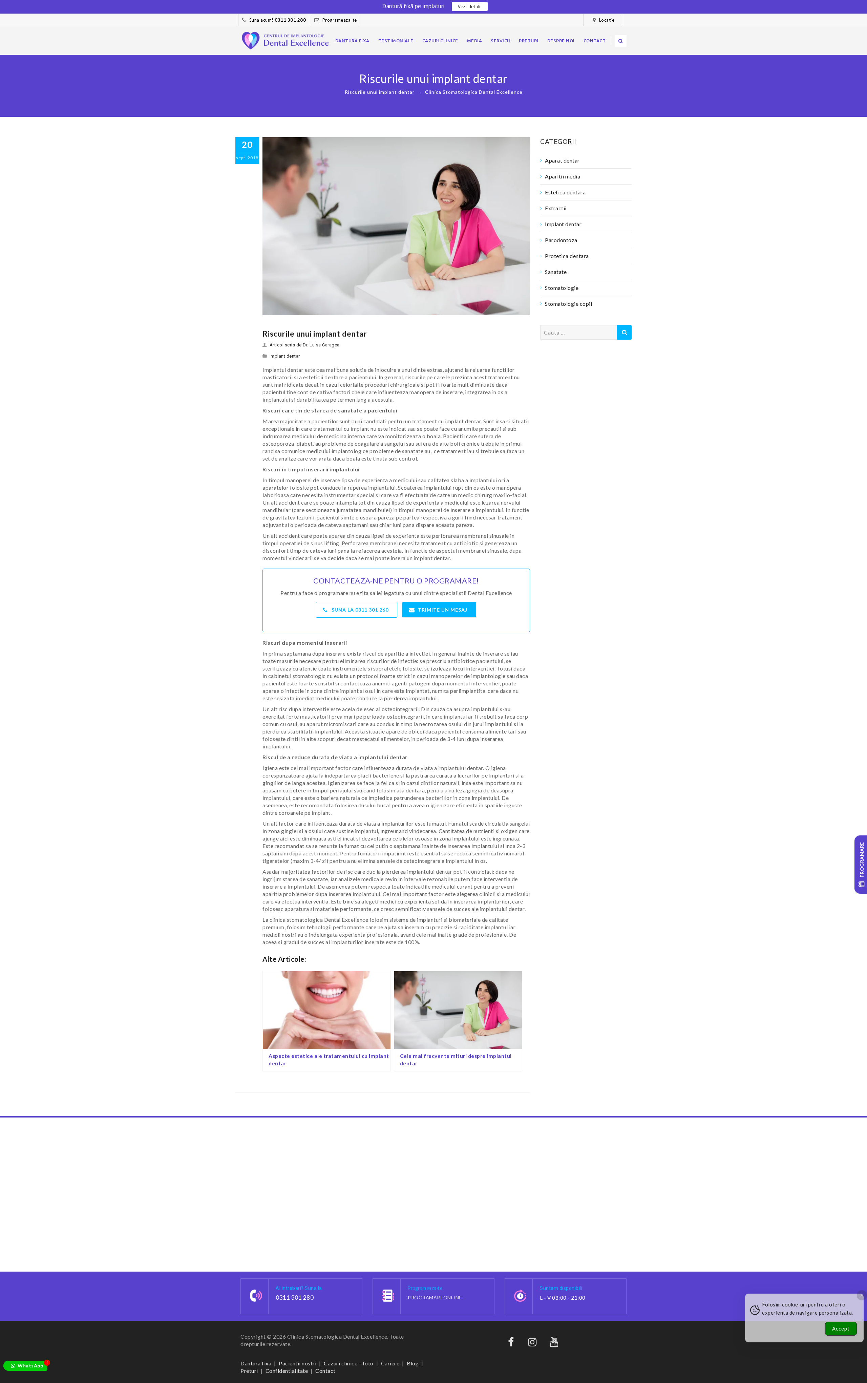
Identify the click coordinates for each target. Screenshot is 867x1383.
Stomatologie (561, 287)
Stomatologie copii (568, 303)
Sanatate (556, 272)
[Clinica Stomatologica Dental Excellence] (285, 40)
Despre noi (561, 40)
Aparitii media (562, 176)
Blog (413, 1363)
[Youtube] (554, 1343)
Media (474, 40)
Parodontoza (561, 240)
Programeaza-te (339, 20)
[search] (621, 41)
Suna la (360, 610)
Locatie (607, 20)
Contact (595, 40)
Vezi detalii (470, 6)
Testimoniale (396, 40)
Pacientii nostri (297, 1363)
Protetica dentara (567, 256)
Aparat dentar (562, 160)
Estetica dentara (565, 192)
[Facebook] (511, 1343)
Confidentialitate (287, 1370)
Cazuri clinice (440, 40)
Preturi (528, 40)
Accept (841, 1328)
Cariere (390, 1363)
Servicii (500, 40)
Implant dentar (285, 356)
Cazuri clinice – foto (349, 1363)
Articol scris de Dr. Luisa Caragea (305, 344)
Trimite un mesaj (442, 610)
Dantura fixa (352, 40)
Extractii (556, 208)
